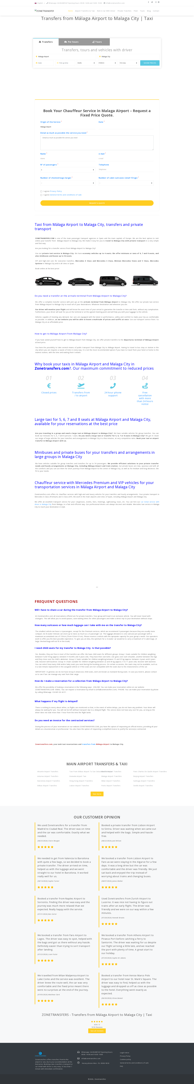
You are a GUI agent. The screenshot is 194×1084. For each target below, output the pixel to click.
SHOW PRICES (150, 63)
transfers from (96, 744)
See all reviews (97, 1031)
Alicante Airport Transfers (47, 771)
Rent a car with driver (106, 11)
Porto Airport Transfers (110, 786)
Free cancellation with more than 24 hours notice (145, 398)
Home (70, 11)
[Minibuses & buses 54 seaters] (145, 280)
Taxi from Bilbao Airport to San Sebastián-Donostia (82, 771)
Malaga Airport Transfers (111, 776)
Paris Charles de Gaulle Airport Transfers (146, 771)
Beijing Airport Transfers (143, 776)
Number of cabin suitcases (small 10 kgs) (119, 178)
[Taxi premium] (81, 280)
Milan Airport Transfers (110, 781)
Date (102, 122)
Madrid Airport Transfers (111, 771)
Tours (142, 11)
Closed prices (48, 392)
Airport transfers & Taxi (85, 11)
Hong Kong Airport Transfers (81, 781)
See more (97, 794)
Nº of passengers (49, 164)
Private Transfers (125, 11)
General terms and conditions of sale (66, 195)
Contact (156, 11)
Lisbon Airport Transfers (79, 786)
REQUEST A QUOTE (97, 203)
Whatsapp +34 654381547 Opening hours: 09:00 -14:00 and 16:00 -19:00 (75, 3)
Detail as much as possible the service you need (64, 133)
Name (43, 153)
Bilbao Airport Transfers (47, 786)
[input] (44, 63)
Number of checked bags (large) (56, 178)
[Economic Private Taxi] (49, 280)
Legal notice (124, 1053)
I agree (52, 191)
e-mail (102, 153)
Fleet (136, 11)
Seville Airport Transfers (143, 786)
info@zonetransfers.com (115, 3)
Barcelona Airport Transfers (48, 781)
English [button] (40, 3)
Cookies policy (125, 1059)
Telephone (104, 164)
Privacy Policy (56, 191)
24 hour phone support (113, 394)
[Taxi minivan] (113, 281)
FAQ (121, 1066)
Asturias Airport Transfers (47, 776)
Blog (149, 11)
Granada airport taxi (77, 776)
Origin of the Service (51, 122)
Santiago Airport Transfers (144, 781)
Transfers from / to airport (81, 394)
